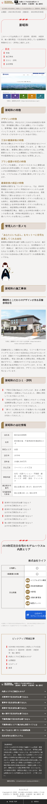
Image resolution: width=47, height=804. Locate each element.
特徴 (7, 53)
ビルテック (13, 664)
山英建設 (12, 660)
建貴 (10, 668)
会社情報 (9, 64)
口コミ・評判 (11, 60)
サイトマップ (23, 789)
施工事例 (9, 57)
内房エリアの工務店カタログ (20, 657)
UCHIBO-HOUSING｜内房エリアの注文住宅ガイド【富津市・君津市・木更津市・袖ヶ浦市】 (25, 650)
